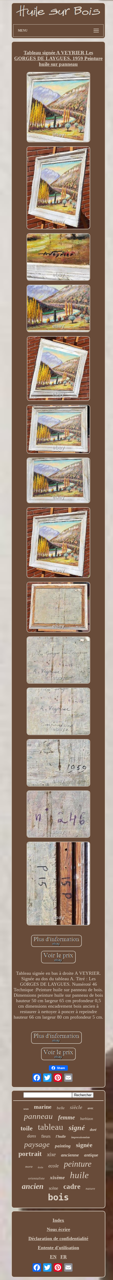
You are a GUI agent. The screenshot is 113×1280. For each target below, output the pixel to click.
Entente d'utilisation (58, 1247)
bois (58, 1197)
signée (84, 1145)
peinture (77, 1164)
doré (93, 1130)
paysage (37, 1144)
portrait (30, 1154)
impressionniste (80, 1137)
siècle (76, 1107)
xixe (51, 1154)
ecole (53, 1166)
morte (29, 1167)
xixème (57, 1177)
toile (26, 1128)
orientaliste (36, 1178)
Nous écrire (58, 1229)
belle (61, 1108)
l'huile (61, 1136)
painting (63, 1145)
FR (63, 1256)
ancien (33, 1186)
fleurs (45, 1136)
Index (58, 1220)
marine (43, 1106)
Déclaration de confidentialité (58, 1238)
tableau (50, 1127)
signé (77, 1128)
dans (31, 1135)
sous (26, 1108)
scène (53, 1188)
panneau (38, 1116)
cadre (71, 1186)
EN (53, 1256)
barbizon (86, 1119)
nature (90, 1188)
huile (79, 1175)
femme (66, 1117)
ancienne (70, 1155)
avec (90, 1108)
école (40, 1167)
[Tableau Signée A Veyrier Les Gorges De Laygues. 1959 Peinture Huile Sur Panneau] (58, 108)
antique (91, 1155)
